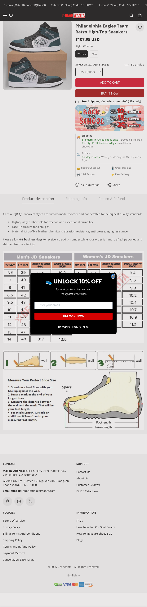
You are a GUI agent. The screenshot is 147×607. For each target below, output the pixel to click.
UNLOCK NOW (73, 316)
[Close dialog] (113, 276)
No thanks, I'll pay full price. (73, 327)
